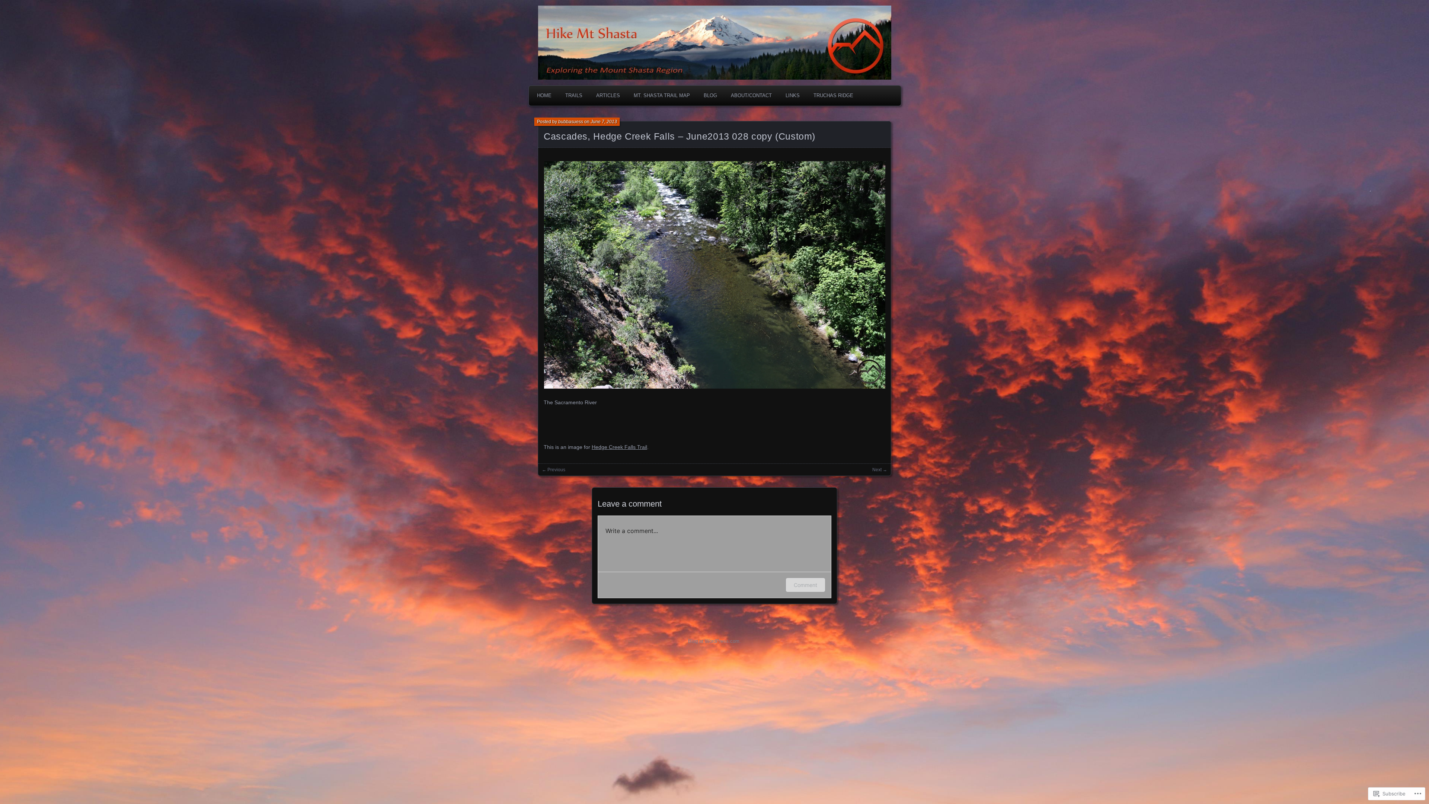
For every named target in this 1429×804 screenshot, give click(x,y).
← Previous (553, 469)
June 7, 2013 (604, 121)
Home (544, 95)
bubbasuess (570, 121)
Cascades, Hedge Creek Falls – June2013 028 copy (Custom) (679, 136)
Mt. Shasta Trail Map (662, 95)
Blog (710, 95)
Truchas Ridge (833, 95)
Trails (573, 95)
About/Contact (751, 95)
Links (793, 95)
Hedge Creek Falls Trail (619, 447)
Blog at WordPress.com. (714, 641)
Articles (608, 95)
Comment (805, 585)
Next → (879, 469)
